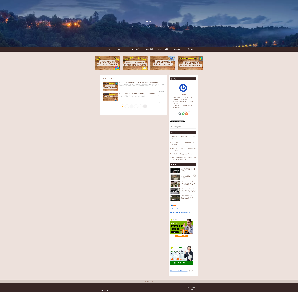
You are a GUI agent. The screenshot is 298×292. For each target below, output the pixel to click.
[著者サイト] (179, 113)
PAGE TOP (149, 281)
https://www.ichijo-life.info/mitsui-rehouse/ (180, 212)
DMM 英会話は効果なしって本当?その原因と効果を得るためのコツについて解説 (184, 158)
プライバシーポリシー (190, 287)
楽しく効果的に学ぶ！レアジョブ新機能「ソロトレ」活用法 (183, 143)
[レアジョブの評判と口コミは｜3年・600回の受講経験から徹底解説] (107, 63)
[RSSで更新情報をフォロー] (186, 113)
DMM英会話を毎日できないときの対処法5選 (182, 154)
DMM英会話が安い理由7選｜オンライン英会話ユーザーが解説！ (183, 149)
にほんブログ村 (174, 208)
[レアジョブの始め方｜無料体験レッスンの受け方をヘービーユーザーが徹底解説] (190, 63)
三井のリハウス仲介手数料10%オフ (178, 270)
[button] (194, 127)
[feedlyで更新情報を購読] (183, 113)
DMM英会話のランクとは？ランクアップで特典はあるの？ (183, 137)
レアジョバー (183, 94)
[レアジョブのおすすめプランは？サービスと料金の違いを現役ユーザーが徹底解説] (162, 63)
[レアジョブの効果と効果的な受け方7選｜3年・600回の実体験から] (135, 63)
